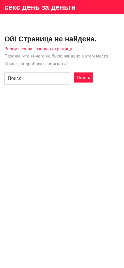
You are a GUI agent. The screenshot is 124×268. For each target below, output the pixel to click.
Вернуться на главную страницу (38, 49)
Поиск (83, 77)
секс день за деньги (40, 7)
